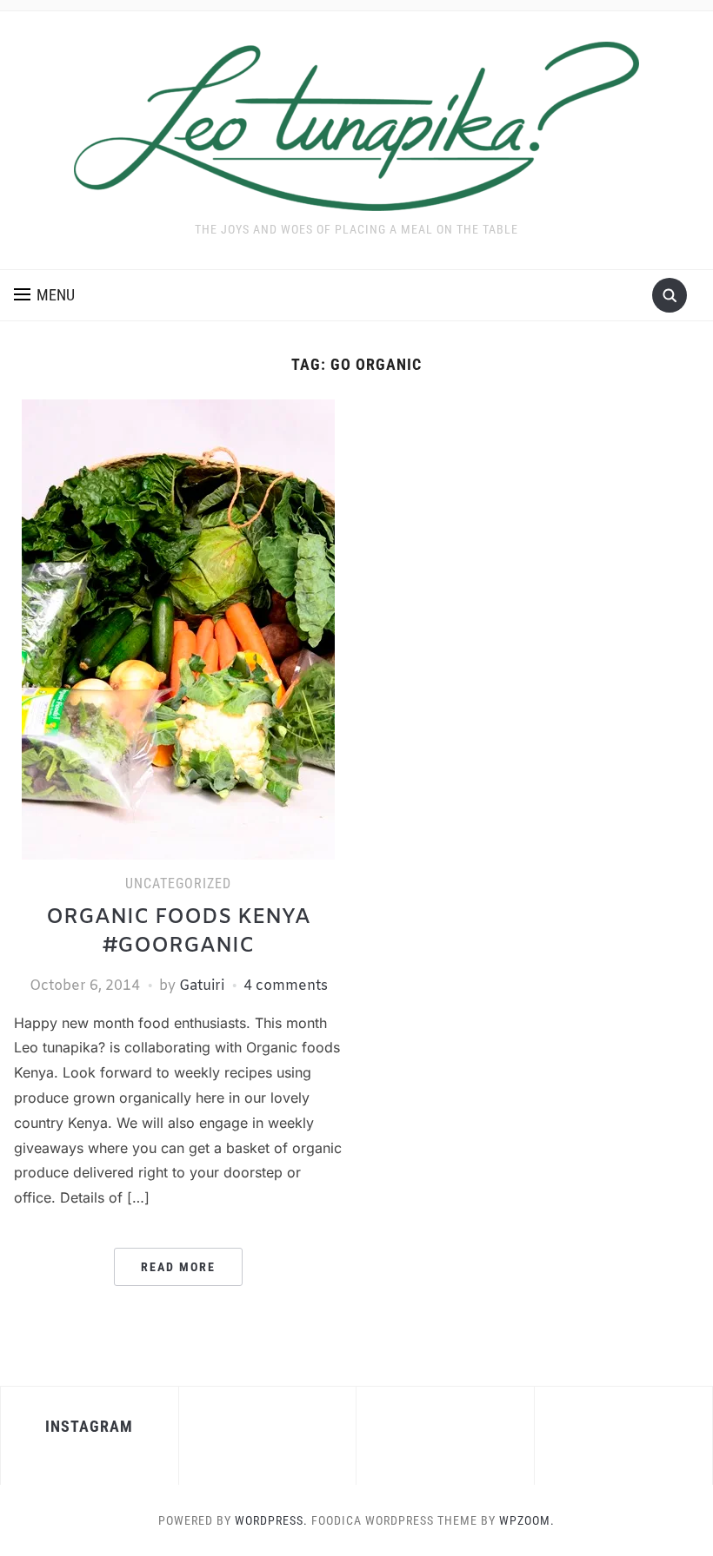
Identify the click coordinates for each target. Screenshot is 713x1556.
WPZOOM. (527, 1520)
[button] (44, 295)
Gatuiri (201, 986)
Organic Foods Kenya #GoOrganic (178, 932)
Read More (178, 1267)
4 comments (285, 986)
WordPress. (271, 1520)
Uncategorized (178, 883)
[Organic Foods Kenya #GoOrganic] (178, 629)
